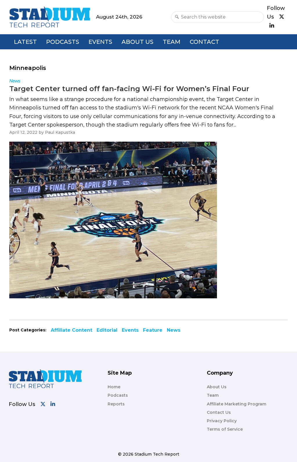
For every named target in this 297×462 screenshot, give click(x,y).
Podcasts (62, 41)
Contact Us (219, 412)
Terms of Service (225, 429)
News (173, 330)
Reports (116, 404)
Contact (204, 41)
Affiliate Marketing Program (236, 404)
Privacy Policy (222, 420)
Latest (25, 41)
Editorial (107, 330)
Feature (152, 330)
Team (171, 41)
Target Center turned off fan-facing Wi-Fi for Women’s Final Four (129, 88)
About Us (137, 41)
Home (114, 386)
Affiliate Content (71, 330)
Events (100, 41)
